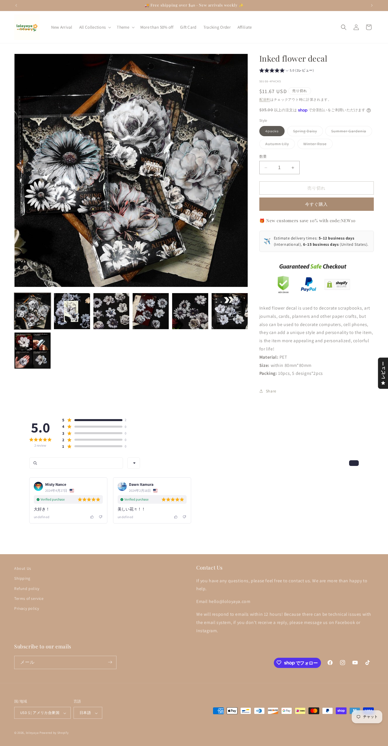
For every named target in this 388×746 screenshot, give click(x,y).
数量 (263, 156)
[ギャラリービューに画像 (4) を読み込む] (150, 311)
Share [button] (271, 391)
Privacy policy (26, 608)
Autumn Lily (279, 145)
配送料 (264, 99)
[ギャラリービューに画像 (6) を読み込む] (229, 311)
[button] (95, 27)
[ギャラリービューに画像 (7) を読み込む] (32, 350)
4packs (274, 132)
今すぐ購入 (316, 204)
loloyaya (32, 733)
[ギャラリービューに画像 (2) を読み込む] (72, 311)
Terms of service (29, 598)
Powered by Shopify (54, 733)
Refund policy (26, 588)
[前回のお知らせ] (16, 5)
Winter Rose (317, 145)
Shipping (22, 578)
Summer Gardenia (350, 132)
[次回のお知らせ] (372, 5)
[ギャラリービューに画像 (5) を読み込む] (190, 311)
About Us (22, 568)
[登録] (110, 662)
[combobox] (133, 463)
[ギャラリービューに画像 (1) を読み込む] (32, 311)
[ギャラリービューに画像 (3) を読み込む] (111, 311)
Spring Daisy (307, 132)
